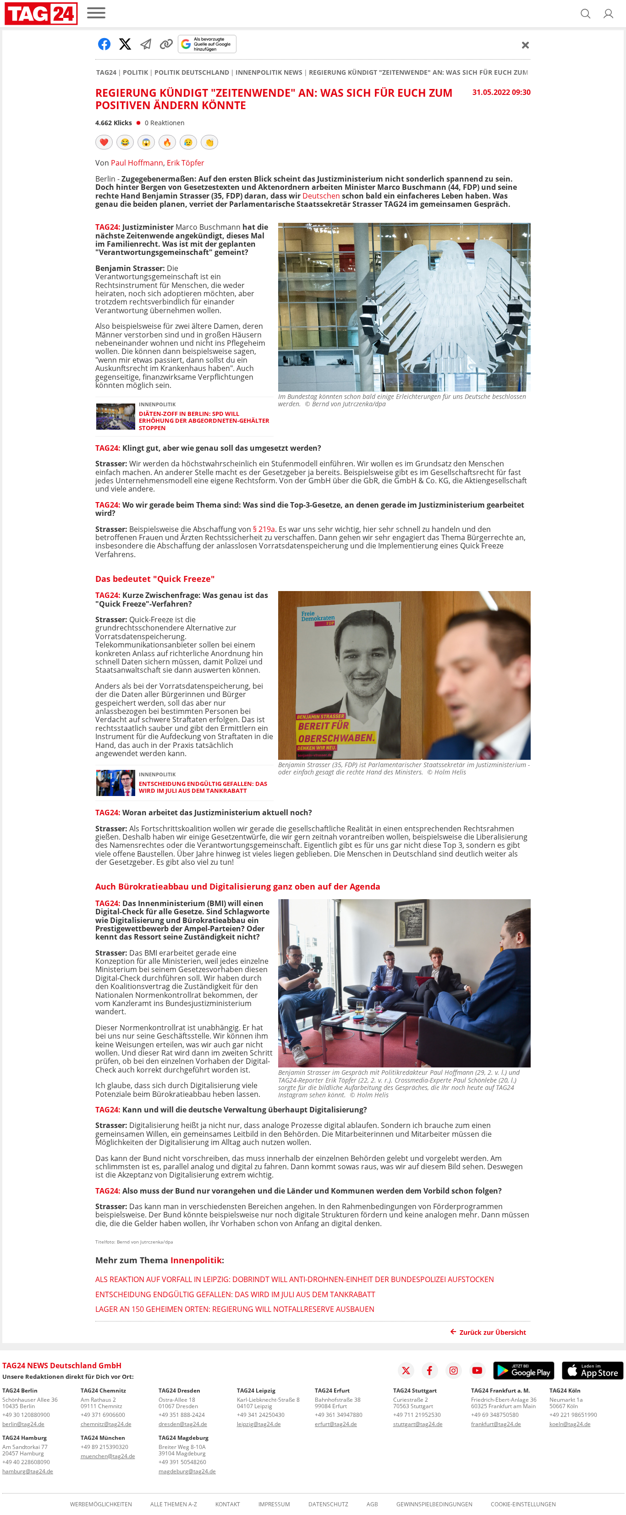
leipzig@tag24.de (259, 1424)
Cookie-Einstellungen (523, 1504)
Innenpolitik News (269, 72)
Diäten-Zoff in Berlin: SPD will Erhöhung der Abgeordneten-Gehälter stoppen (204, 420)
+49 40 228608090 (26, 1462)
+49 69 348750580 (495, 1415)
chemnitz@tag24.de (106, 1424)
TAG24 (106, 72)
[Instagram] (453, 1370)
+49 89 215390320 (104, 1447)
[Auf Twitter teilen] (125, 44)
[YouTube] (477, 1370)
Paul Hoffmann (137, 163)
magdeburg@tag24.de (187, 1471)
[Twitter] (406, 1370)
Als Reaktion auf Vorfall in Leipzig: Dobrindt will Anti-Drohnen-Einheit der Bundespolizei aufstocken (294, 1279)
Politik (135, 72)
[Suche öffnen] (586, 14)
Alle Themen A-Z (173, 1504)
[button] (609, 14)
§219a (264, 529)
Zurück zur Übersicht (493, 1332)
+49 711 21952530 (417, 1415)
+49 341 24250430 (261, 1415)
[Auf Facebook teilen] (104, 44)
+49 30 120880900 (26, 1415)
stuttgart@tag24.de (418, 1424)
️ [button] (104, 142)
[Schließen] (526, 45)
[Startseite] (41, 13)
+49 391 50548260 (182, 1462)
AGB (372, 1504)
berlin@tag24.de (23, 1424)
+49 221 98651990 (573, 1415)
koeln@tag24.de (570, 1424)
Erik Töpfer (185, 163)
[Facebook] (430, 1370)
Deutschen (321, 196)
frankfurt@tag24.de (496, 1424)
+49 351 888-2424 (182, 1415)
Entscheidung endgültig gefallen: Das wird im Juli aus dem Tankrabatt (203, 787)
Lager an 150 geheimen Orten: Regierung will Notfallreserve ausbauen (234, 1309)
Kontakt (227, 1504)
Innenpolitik (196, 1260)
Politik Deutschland (191, 72)
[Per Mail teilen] (146, 44)
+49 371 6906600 (103, 1415)
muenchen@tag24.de (108, 1456)
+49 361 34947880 (338, 1415)
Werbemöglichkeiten (101, 1504)
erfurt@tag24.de (336, 1424)
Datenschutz (328, 1504)
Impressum (274, 1504)
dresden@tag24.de (183, 1424)
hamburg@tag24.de (27, 1471)
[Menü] (96, 13)
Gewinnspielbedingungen (434, 1504)
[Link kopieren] (166, 44)
